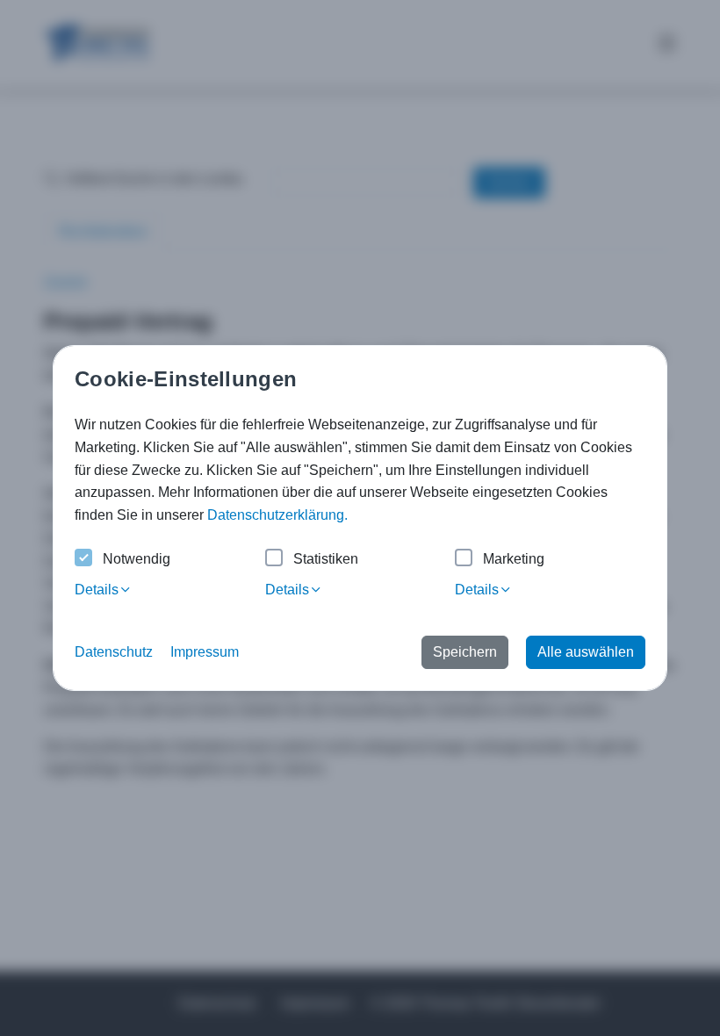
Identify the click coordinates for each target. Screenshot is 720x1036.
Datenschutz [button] (114, 651)
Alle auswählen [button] (585, 651)
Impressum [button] (204, 651)
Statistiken (325, 558)
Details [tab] (97, 589)
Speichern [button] (465, 651)
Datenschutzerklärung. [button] (277, 514)
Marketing (513, 558)
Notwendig (136, 558)
